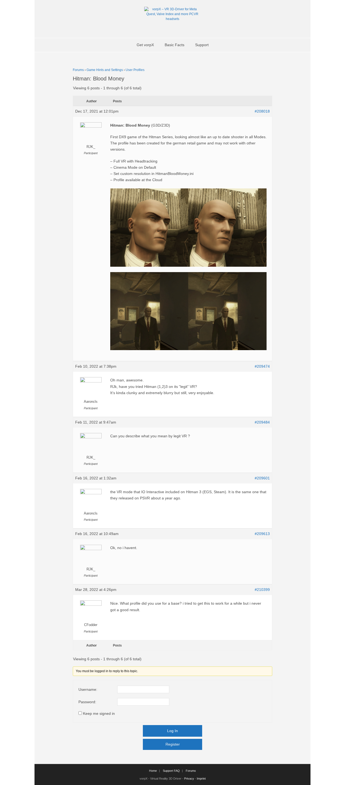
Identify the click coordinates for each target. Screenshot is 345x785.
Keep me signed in (99, 713)
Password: (87, 702)
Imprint (201, 778)
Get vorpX (145, 45)
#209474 (262, 366)
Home (153, 770)
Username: (87, 689)
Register (172, 744)
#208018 (262, 111)
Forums (78, 70)
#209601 (262, 478)
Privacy (189, 778)
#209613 (262, 534)
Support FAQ (171, 770)
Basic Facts (174, 45)
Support (202, 45)
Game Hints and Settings (105, 70)
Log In (172, 731)
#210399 (262, 589)
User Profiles (135, 70)
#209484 (262, 422)
